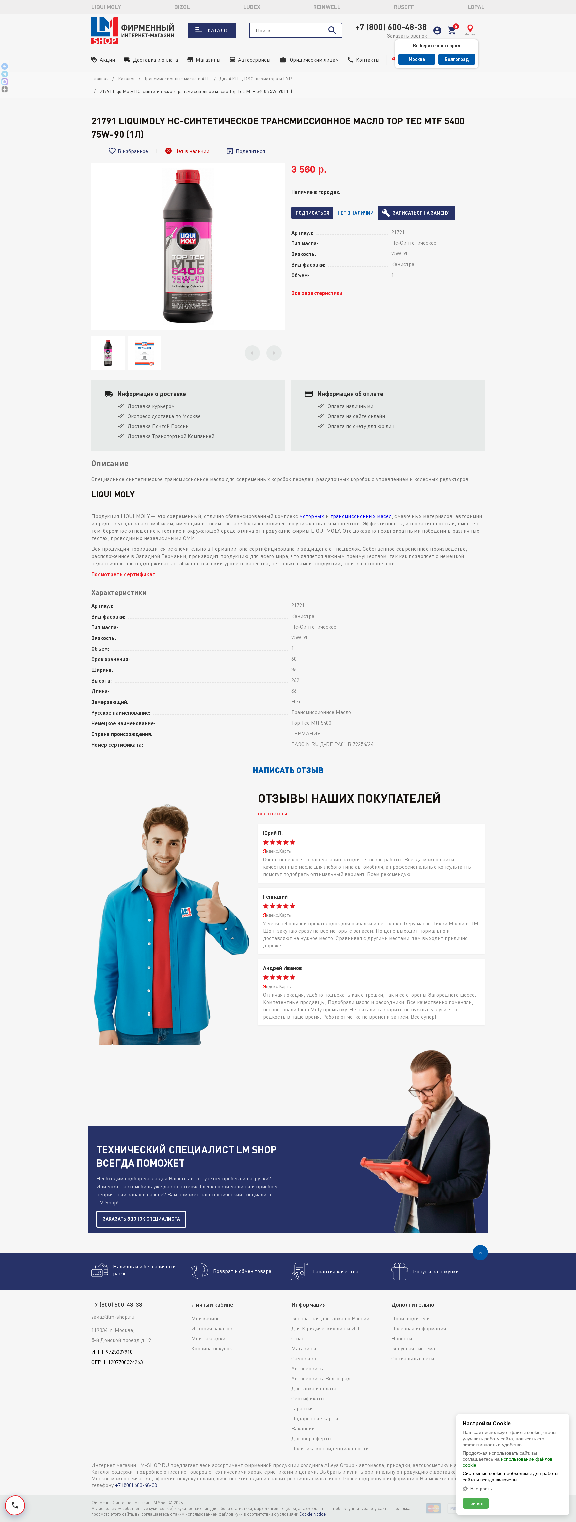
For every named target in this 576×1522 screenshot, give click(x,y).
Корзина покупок (211, 1348)
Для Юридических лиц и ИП (325, 1328)
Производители (410, 1318)
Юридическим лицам (313, 59)
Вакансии (303, 1428)
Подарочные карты (314, 1418)
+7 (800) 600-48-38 (391, 27)
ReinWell (327, 6)
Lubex (251, 6)
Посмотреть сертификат (123, 574)
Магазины (208, 59)
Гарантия (302, 1408)
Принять (475, 1503)
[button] (252, 353)
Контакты (368, 59)
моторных (311, 516)
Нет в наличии (356, 213)
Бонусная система (413, 1348)
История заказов (211, 1328)
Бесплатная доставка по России (330, 1318)
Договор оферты (311, 1438)
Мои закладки (208, 1338)
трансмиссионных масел (361, 516)
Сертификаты (308, 1398)
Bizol (182, 6)
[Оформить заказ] (452, 30)
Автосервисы (254, 59)
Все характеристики (316, 293)
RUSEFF (404, 6)
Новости (401, 1338)
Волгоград (457, 59)
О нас (297, 1338)
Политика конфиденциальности (330, 1448)
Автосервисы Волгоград (321, 1378)
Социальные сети (412, 1358)
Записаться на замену (421, 213)
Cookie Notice (312, 1514)
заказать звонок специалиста (141, 1219)
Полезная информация (418, 1328)
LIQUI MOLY (106, 6)
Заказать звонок (407, 35)
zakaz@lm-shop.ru (112, 1316)
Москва (417, 59)
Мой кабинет (206, 1318)
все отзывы (272, 813)
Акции (107, 59)
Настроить (481, 1488)
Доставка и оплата (155, 59)
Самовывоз (305, 1358)
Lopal (476, 6)
